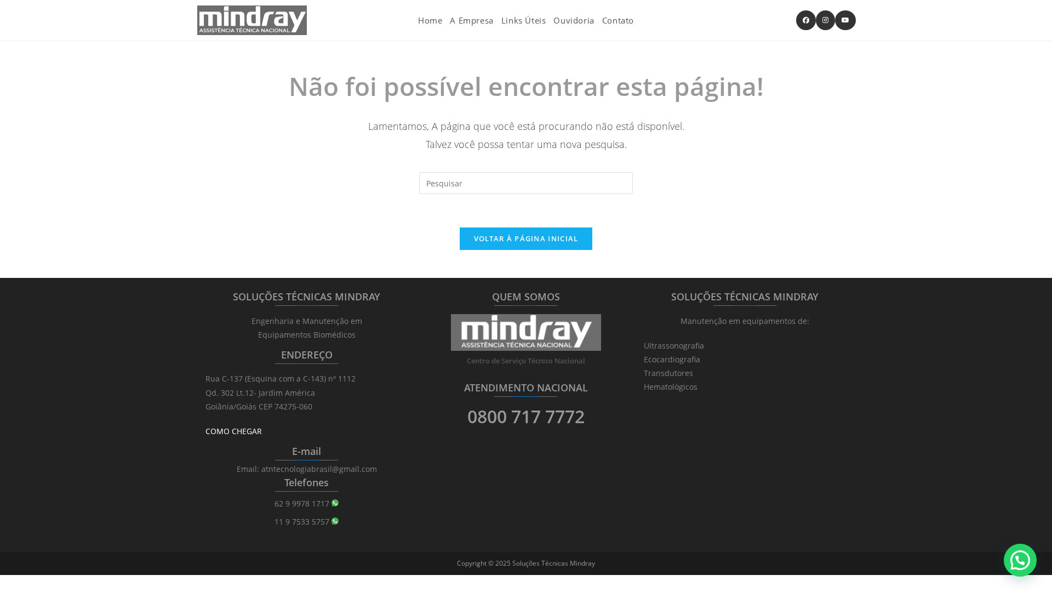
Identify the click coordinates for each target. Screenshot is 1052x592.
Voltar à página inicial (526, 238)
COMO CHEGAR (233, 431)
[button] (1020, 560)
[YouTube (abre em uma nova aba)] (845, 20)
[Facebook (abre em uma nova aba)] (806, 20)
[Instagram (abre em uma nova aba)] (825, 20)
